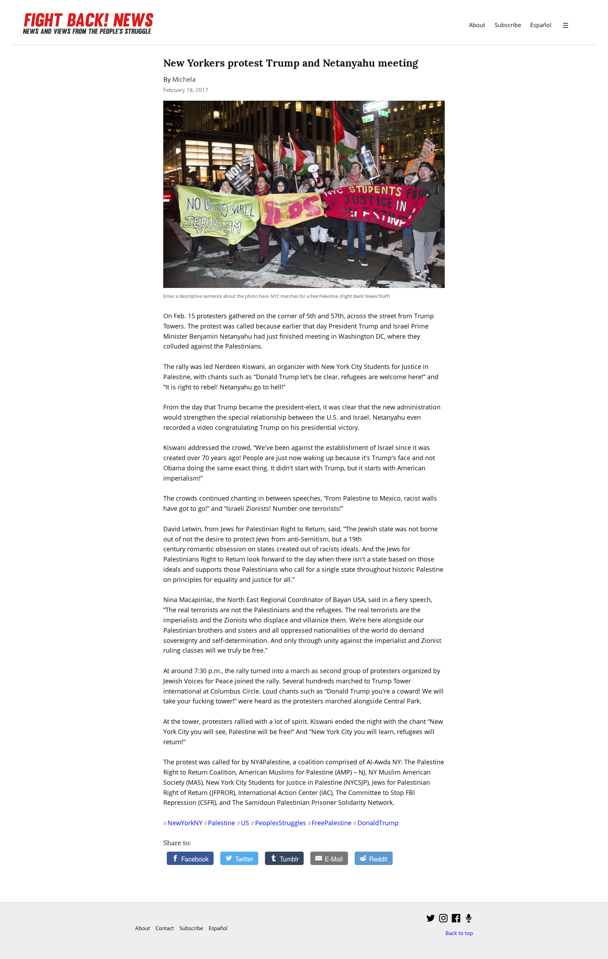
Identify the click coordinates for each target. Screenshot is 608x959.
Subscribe (508, 25)
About (477, 25)
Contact (165, 928)
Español (540, 25)
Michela (184, 79)
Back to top (459, 932)
